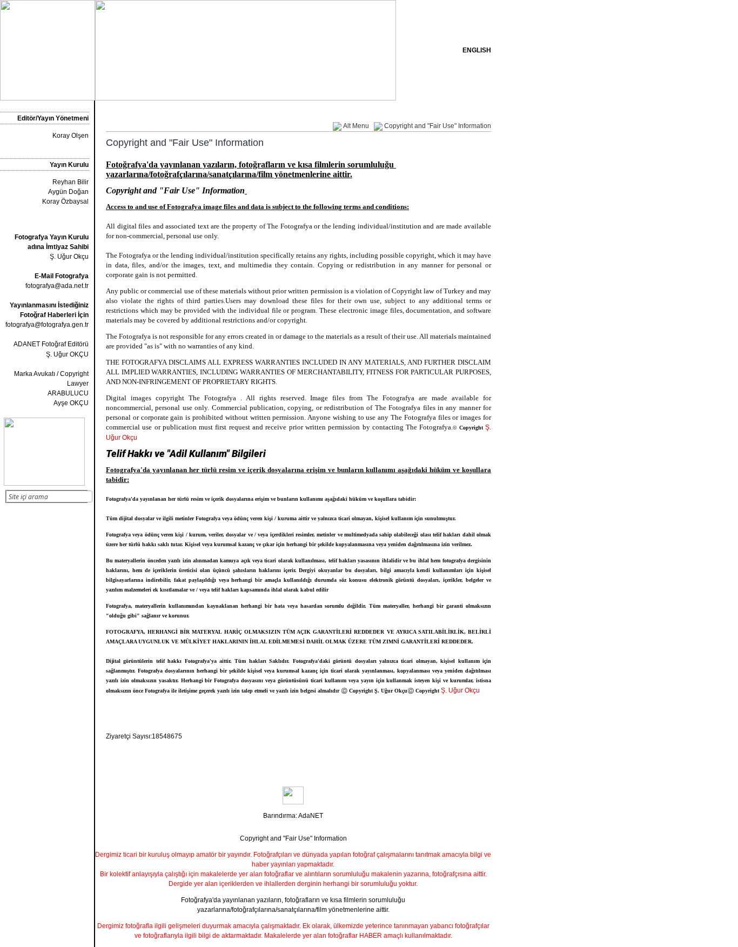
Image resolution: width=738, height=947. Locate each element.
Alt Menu (356, 126)
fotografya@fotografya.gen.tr (47, 324)
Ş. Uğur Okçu (52, 246)
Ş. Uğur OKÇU (67, 354)
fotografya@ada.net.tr (57, 286)
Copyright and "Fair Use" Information (437, 126)
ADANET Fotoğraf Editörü (51, 344)
